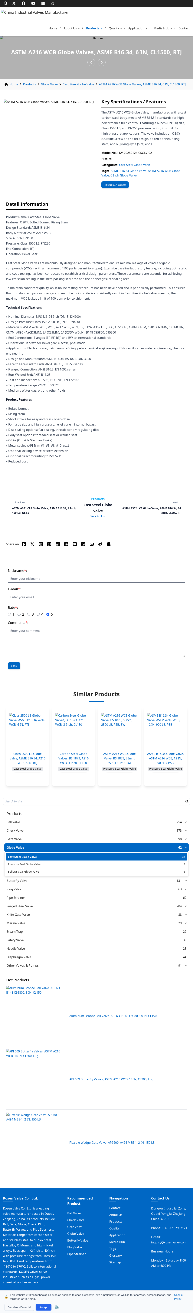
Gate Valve (14, 839)
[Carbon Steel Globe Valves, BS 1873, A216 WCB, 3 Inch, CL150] (73, 731)
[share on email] (92, 544)
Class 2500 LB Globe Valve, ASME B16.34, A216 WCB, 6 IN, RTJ (27, 758)
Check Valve (15, 830)
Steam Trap (15, 932)
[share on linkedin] (58, 544)
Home (53, 28)
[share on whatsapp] (83, 544)
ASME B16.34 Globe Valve (128, 171)
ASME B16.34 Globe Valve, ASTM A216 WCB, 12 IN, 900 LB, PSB (165, 758)
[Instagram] (52, 3)
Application (136, 28)
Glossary (115, 1255)
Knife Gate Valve (18, 915)
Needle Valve (16, 948)
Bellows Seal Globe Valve (23, 871)
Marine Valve (16, 923)
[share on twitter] (32, 544)
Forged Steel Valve (20, 906)
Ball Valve (13, 822)
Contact (184, 28)
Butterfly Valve (17, 881)
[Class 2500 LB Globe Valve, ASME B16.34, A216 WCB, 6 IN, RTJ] (27, 731)
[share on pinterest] (49, 544)
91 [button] (180, 965)
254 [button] (179, 822)
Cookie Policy (178, 1296)
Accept (43, 1307)
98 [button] (180, 839)
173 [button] (179, 830)
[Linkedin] (43, 3)
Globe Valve (49, 84)
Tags (112, 1249)
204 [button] (179, 906)
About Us (70, 28)
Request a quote (115, 184)
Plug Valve (14, 889)
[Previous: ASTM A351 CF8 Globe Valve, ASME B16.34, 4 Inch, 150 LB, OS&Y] (91, 62)
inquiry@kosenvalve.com (169, 1242)
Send (14, 665)
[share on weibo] (100, 544)
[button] (79, 28)
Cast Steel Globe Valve (78, 84)
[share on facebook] (24, 544)
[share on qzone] (109, 544)
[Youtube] (33, 3)
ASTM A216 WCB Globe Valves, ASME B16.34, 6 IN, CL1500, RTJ (142, 84)
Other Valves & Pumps (23, 965)
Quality (114, 28)
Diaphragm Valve (19, 957)
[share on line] (75, 544)
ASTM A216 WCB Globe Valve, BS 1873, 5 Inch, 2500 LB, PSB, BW (119, 758)
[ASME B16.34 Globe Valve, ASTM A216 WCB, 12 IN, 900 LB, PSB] (165, 731)
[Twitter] (14, 3)
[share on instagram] (41, 544)
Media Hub (161, 28)
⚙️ (56, 1307)
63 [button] (180, 889)
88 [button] (180, 915)
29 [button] (180, 923)
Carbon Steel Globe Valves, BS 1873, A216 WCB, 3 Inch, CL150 (73, 758)
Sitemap (115, 1262)
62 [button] (180, 847)
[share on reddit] (66, 544)
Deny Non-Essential (19, 1307)
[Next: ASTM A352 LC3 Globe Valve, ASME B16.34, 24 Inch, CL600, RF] (102, 62)
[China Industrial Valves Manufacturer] (35, 16)
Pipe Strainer (16, 898)
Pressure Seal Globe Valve (24, 864)
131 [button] (179, 881)
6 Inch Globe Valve (123, 175)
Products (93, 28)
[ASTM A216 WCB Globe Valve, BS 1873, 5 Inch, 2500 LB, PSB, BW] (119, 731)
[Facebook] (23, 3)
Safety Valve (15, 940)
